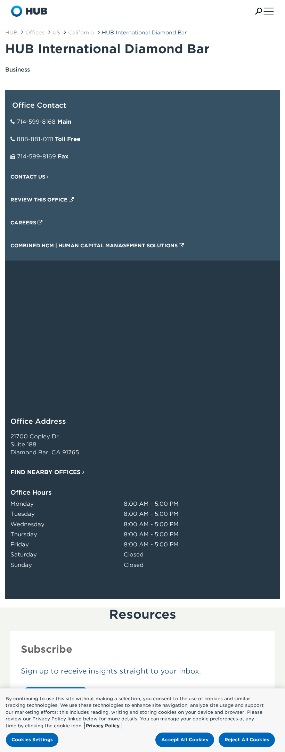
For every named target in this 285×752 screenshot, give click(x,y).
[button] (258, 11)
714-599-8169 (36, 156)
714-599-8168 (36, 121)
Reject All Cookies (247, 739)
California (81, 33)
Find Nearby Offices (46, 472)
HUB (11, 33)
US (56, 33)
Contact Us (28, 177)
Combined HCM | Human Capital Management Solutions (94, 245)
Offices (34, 33)
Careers (24, 222)
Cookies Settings (32, 739)
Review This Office (39, 200)
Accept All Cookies (184, 739)
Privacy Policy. (103, 725)
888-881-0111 (35, 139)
